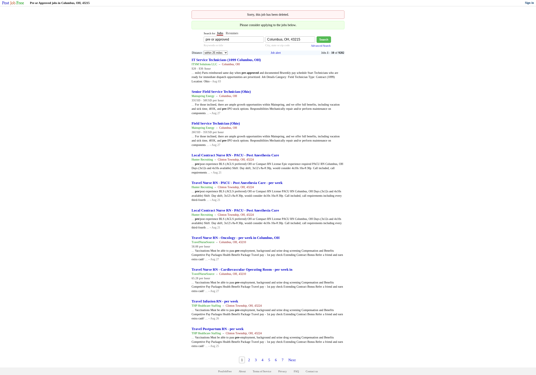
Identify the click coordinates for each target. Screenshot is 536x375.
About (242, 371)
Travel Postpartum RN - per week (218, 329)
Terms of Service (262, 371)
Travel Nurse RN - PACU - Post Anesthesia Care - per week (237, 183)
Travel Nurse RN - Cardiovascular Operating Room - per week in (242, 270)
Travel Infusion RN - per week (215, 301)
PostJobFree (225, 371)
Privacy (282, 371)
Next (292, 360)
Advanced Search (321, 45)
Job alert (276, 52)
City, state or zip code (277, 45)
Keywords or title (213, 45)
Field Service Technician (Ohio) (216, 123)
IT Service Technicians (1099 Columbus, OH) (226, 60)
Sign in (529, 2)
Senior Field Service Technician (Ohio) (221, 92)
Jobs (220, 33)
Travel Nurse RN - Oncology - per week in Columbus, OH (236, 238)
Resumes (232, 33)
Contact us (312, 371)
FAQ (296, 371)
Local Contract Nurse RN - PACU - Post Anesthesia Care (235, 155)
